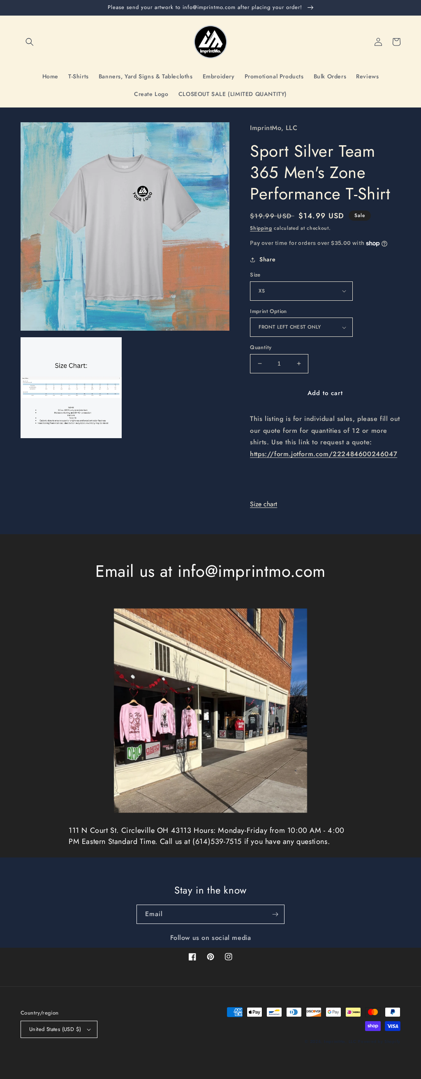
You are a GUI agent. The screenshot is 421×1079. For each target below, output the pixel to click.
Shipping (261, 228)
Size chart (263, 504)
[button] (30, 42)
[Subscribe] (275, 914)
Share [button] (267, 259)
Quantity (260, 347)
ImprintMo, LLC (340, 1041)
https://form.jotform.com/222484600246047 (323, 454)
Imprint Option (268, 311)
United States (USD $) (55, 1029)
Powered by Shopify (379, 1041)
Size (255, 275)
